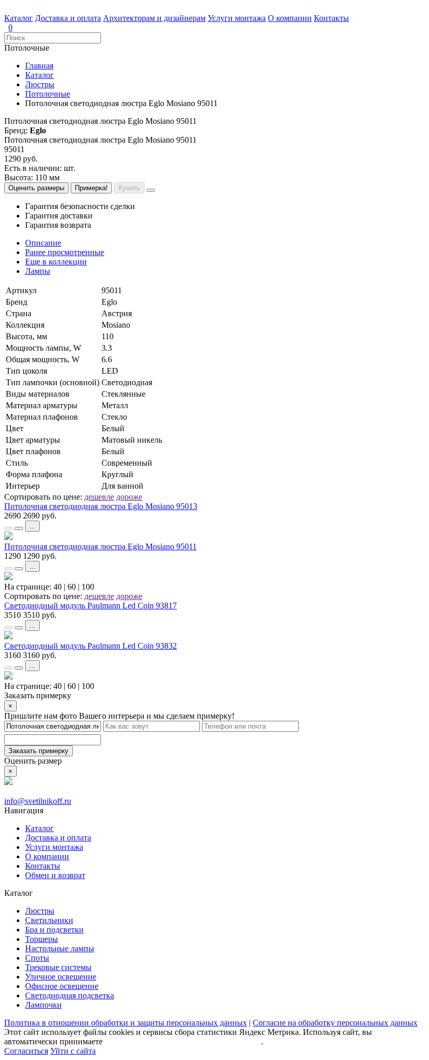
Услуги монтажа (237, 18)
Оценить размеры (36, 188)
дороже (129, 496)
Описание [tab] (43, 242)
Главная (39, 65)
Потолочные (47, 93)
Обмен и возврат (55, 875)
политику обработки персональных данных (183, 1041)
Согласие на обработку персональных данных (335, 1022)
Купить (129, 188)
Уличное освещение (60, 976)
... (32, 526)
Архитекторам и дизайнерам (154, 18)
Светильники (49, 920)
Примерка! (91, 188)
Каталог (18, 18)
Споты (37, 957)
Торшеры (41, 939)
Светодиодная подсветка (69, 995)
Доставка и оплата (68, 18)
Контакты (331, 18)
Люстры (39, 84)
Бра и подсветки (54, 929)
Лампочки (43, 1004)
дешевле (99, 496)
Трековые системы (58, 967)
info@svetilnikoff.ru (37, 801)
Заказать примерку (38, 751)
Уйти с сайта (73, 1050)
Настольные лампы (59, 948)
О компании (290, 18)
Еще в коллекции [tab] (56, 261)
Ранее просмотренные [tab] (64, 252)
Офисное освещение (61, 986)
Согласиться (26, 1050)
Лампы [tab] (37, 271)
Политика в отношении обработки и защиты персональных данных (125, 1022)
